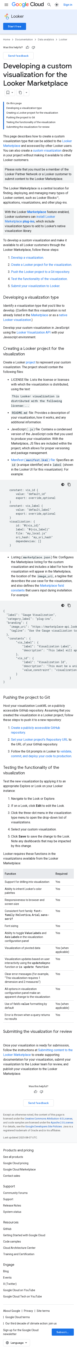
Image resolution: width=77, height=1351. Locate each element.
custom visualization (47, 150)
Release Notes (12, 1205)
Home (6, 39)
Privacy (28, 1310)
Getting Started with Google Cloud (24, 1235)
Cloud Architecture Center (19, 1247)
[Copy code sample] (69, 484)
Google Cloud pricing (15, 1163)
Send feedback (18, 55)
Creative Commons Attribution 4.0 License (48, 1118)
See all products (13, 1156)
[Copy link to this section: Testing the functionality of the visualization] (29, 773)
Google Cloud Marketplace (19, 1169)
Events (7, 1277)
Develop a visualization (27, 257)
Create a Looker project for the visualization (41, 265)
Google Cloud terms (17, 1317)
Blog (6, 1271)
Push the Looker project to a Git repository (40, 272)
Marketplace (39, 315)
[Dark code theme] (63, 484)
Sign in (67, 4)
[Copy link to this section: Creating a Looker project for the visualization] (29, 354)
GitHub (7, 1229)
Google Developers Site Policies (43, 1126)
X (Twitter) (10, 1283)
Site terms (43, 1310)
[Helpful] (27, 47)
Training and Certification (18, 1254)
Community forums (15, 1192)
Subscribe (63, 1332)
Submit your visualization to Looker (35, 286)
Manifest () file (33, 460)
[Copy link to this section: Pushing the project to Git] (54, 697)
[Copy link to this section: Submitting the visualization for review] (7, 1037)
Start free (14, 26)
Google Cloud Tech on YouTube (22, 1296)
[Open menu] (6, 4)
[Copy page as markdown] (20, 92)
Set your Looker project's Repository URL (39, 739)
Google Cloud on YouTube (19, 1290)
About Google (11, 1310)
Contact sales (11, 1175)
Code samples (12, 1241)
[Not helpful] (33, 47)
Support (8, 1199)
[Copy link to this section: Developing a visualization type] (63, 297)
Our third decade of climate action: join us (31, 1323)
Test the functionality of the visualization (39, 279)
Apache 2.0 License (62, 1122)
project (30, 362)
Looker (17, 16)
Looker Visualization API (34, 332)
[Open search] (49, 4)
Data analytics (46, 39)
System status (12, 1211)
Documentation (24, 39)
